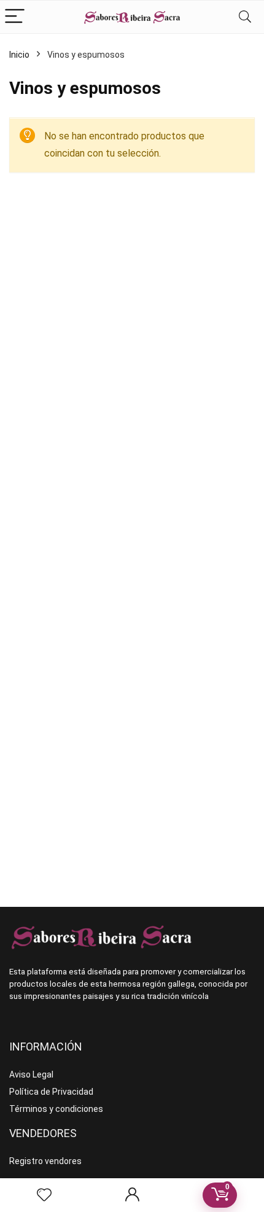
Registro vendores (45, 1161)
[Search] (245, 17)
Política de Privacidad (51, 1092)
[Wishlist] (44, 1195)
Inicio (19, 55)
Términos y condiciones (56, 1109)
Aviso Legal (31, 1074)
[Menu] (14, 17)
